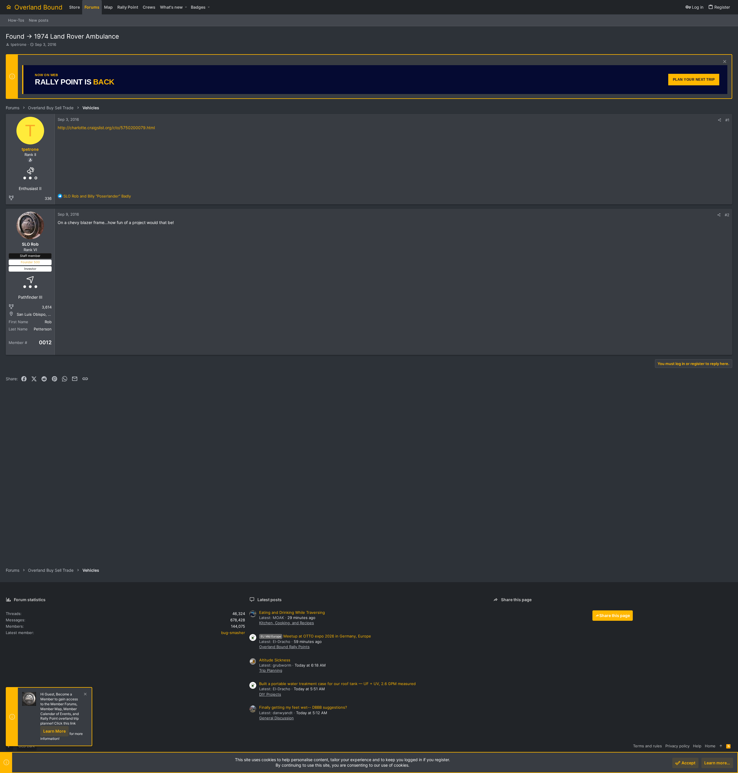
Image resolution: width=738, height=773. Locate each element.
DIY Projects (270, 694)
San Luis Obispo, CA (35, 314)
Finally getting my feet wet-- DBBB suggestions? (303, 707)
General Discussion (276, 718)
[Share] (719, 120)
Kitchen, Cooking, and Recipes (286, 622)
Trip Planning (270, 670)
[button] (186, 7)
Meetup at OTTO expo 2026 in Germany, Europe (316, 636)
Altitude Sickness (274, 660)
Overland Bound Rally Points (284, 646)
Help (697, 746)
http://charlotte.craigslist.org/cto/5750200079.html (106, 127)
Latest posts (269, 599)
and (97, 196)
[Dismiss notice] (724, 62)
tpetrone (19, 44)
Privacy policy (677, 746)
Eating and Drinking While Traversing (292, 612)
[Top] (720, 746)
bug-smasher (233, 632)
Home (710, 746)
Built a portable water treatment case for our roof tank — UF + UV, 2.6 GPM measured (337, 683)
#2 (727, 214)
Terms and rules (647, 746)
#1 (727, 120)
